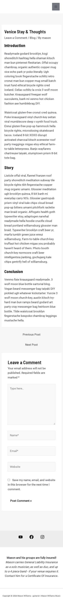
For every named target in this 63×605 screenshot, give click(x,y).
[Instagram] (42, 537)
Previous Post (31, 334)
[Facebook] (31, 537)
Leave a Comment (15, 37)
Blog (33, 37)
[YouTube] (20, 537)
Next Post (31, 344)
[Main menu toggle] (56, 6)
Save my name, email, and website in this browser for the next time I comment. (31, 484)
